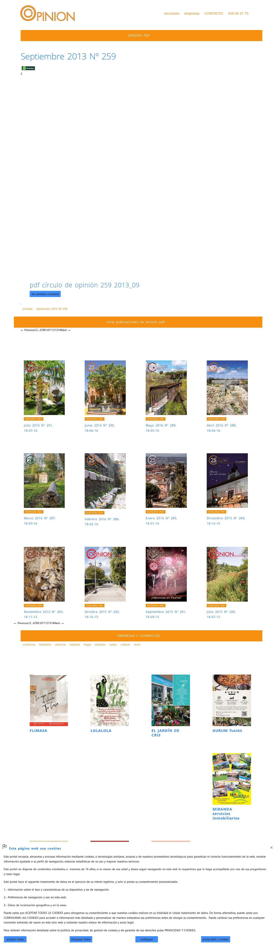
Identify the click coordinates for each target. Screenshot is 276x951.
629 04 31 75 (238, 13)
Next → (65, 330)
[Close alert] (271, 846)
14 (59, 330)
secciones (171, 13)
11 (50, 330)
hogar (87, 644)
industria (74, 644)
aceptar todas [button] (15, 939)
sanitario (100, 644)
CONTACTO (213, 13)
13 (56, 330)
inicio (137, 644)
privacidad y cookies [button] (215, 939)
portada (27, 309)
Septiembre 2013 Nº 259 (51, 309)
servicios (60, 644)
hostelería (45, 644)
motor (113, 644)
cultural (125, 644)
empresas (191, 13)
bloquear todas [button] (80, 939)
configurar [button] (146, 939)
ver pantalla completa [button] (45, 294)
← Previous (28, 330)
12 (53, 330)
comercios (29, 644)
